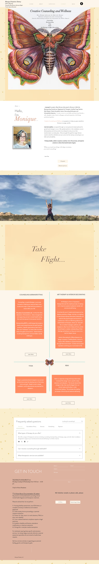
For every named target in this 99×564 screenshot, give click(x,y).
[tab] (20, 426)
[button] (19, 441)
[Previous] (8, 197)
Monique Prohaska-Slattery (13, 2)
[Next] (91, 197)
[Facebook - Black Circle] (81, 3)
